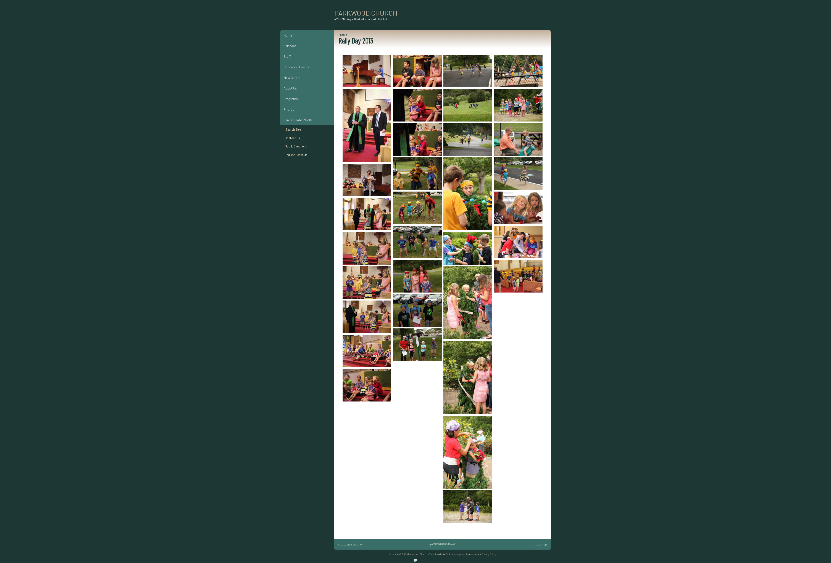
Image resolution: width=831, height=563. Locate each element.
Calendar (289, 46)
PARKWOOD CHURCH (365, 13)
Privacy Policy (489, 554)
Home (287, 35)
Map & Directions (295, 146)
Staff (287, 56)
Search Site (292, 129)
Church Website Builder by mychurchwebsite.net (454, 554)
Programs (290, 99)
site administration (350, 544)
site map (541, 544)
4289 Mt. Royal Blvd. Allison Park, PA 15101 (362, 19)
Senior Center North (297, 120)
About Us (290, 88)
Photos (288, 109)
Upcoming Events (296, 67)
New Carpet (292, 77)
